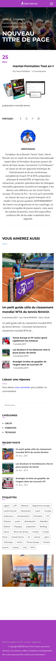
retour (6, 531)
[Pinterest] (32, 119)
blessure (24, 505)
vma (25, 547)
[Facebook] (20, 119)
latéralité (44, 521)
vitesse (16, 547)
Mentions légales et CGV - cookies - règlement (21, 642)
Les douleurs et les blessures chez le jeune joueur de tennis (31, 351)
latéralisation (30, 521)
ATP (15, 505)
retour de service (20, 531)
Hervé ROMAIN (23, 71)
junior (17, 521)
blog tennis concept (41, 505)
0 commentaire (39, 71)
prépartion (31, 526)
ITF (47, 516)
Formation (10, 427)
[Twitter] (27, 119)
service (37, 537)
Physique (18, 526)
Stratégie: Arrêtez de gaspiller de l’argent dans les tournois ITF (29, 363)
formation (37, 516)
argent (6, 505)
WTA (33, 547)
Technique (10, 432)
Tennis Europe (32, 542)
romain (35, 531)
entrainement (23, 516)
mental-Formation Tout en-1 (14, 23)
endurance (8, 516)
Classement (26, 511)
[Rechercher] (50, 405)
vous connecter (22, 387)
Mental (7, 526)
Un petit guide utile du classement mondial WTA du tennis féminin (27, 310)
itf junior (7, 521)
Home (5, 19)
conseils (47, 511)
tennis (19, 542)
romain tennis (17, 537)
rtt (29, 537)
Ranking (43, 526)
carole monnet (10, 511)
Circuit (47, 317)
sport (46, 537)
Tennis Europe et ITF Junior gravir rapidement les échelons (30, 339)
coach (37, 511)
